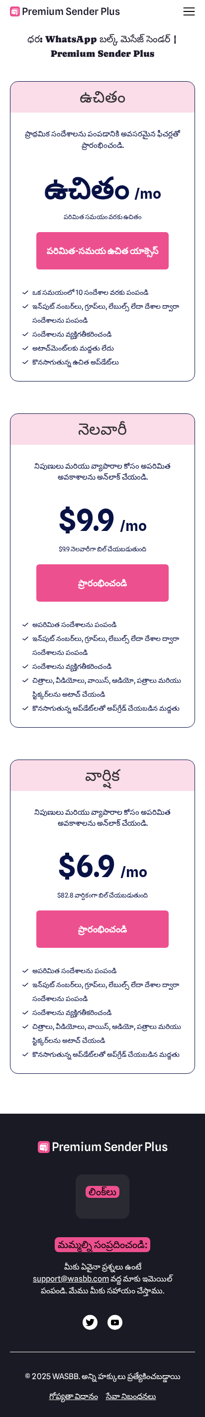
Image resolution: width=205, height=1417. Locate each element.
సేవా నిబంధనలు (131, 1396)
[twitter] (90, 1327)
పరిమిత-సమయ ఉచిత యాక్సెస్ (103, 251)
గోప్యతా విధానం (73, 1396)
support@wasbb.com (71, 1279)
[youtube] (114, 1327)
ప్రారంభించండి (102, 583)
